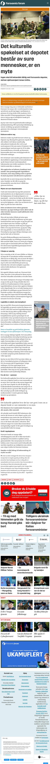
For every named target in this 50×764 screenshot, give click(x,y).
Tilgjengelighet (25, 686)
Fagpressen (44, 737)
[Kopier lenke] (45, 89)
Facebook (25, 693)
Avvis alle (6, 759)
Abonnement (25, 683)
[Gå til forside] (13, 3)
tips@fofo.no (10, 676)
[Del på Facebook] (35, 89)
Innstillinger (45, 763)
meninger (4, 479)
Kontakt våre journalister (8, 679)
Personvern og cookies (25, 689)
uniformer (16, 479)
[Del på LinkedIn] (40, 89)
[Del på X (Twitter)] (37, 89)
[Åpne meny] (48, 3)
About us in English (41, 746)
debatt (10, 479)
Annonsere (25, 679)
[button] (44, 535)
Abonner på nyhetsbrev (25, 706)
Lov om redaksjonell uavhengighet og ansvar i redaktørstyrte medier (42, 679)
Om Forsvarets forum (25, 676)
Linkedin (25, 699)
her (36, 102)
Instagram (25, 696)
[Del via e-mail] (43, 89)
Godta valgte (13, 759)
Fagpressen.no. (8, 754)
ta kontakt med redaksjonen (42, 706)
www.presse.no (42, 732)
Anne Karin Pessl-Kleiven (8, 685)
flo (22, 479)
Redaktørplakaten (42, 683)
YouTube (25, 703)
